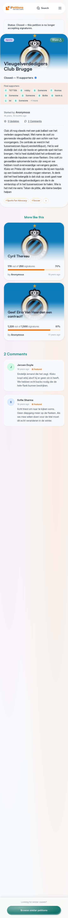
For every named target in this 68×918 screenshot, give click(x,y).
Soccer (36, 200)
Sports (9, 40)
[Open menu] (59, 8)
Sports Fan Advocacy (16, 200)
